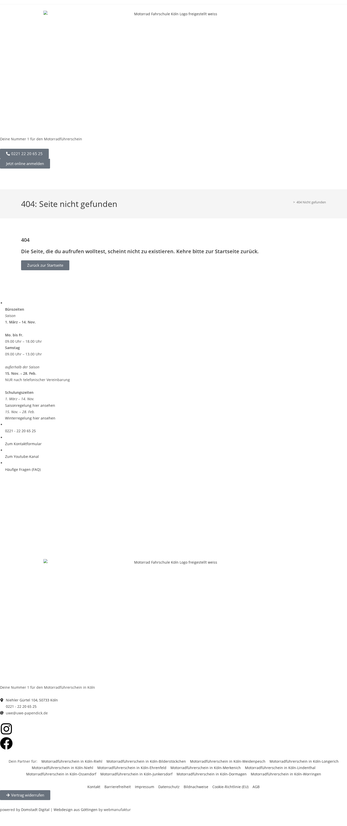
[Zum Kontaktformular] (6, 437)
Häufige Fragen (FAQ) (23, 469)
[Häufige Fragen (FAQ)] (6, 462)
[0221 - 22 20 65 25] (6, 424)
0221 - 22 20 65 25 (20, 430)
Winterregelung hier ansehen (30, 418)
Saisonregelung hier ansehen (30, 405)
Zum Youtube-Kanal (22, 456)
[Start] (290, 202)
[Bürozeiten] (6, 303)
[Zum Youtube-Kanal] (6, 450)
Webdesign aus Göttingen (76, 809)
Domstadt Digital (35, 809)
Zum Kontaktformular (23, 443)
